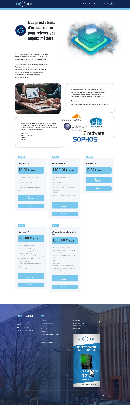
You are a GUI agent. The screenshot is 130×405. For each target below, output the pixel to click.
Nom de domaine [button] (98, 4)
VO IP (42, 339)
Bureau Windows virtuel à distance (50, 334)
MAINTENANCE (77, 320)
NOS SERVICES (47, 316)
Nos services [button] (88, 4)
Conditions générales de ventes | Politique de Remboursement (83, 395)
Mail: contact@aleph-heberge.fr (25, 330)
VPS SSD (43, 320)
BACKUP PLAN (45, 337)
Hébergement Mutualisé (47, 323)
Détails (30, 206)
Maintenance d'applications (48, 342)
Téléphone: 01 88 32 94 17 (23, 327)
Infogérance (44, 326)
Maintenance (44, 331)
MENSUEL (21, 157)
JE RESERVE (30, 198)
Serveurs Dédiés (45, 328)
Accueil (82, 4)
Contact (106, 4)
